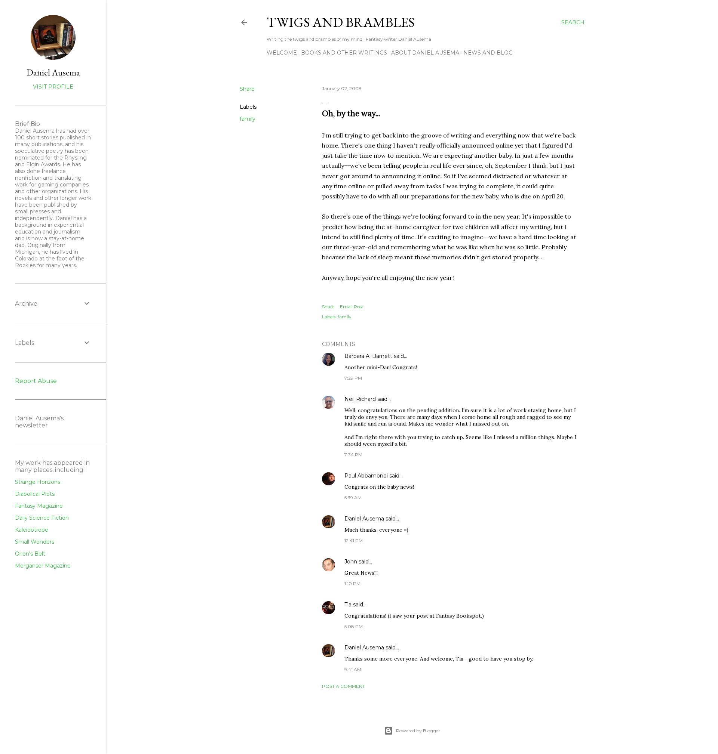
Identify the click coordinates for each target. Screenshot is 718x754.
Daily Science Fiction (42, 517)
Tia (348, 604)
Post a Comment (343, 686)
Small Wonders (34, 541)
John (350, 561)
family (247, 118)
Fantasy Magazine (39, 506)
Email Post (351, 306)
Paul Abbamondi (366, 475)
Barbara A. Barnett (368, 356)
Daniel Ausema (364, 518)
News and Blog (488, 52)
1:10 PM (352, 583)
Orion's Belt (30, 553)
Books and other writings (344, 52)
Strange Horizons (37, 482)
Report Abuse (36, 380)
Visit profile (53, 86)
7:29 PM (353, 378)
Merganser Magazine (43, 565)
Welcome (282, 52)
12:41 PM (353, 540)
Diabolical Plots (35, 494)
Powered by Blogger (418, 730)
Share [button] (247, 89)
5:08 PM (353, 626)
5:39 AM (353, 497)
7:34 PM (353, 454)
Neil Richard (360, 399)
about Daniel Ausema (425, 52)
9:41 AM (352, 669)
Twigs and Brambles (341, 22)
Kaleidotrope (31, 529)
